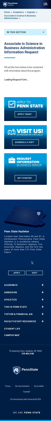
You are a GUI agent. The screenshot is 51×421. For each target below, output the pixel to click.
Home (7, 12)
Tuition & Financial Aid (18, 314)
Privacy (8, 386)
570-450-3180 (28, 353)
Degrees (31, 12)
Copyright (26, 392)
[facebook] (12, 263)
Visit (34, 273)
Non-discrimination (22, 386)
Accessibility (39, 386)
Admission (10, 292)
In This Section (16, 32)
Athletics (10, 299)
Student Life (12, 329)
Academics (18, 12)
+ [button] (43, 285)
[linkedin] (26, 263)
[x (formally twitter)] (32, 263)
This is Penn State (15, 307)
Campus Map (11, 335)
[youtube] (38, 263)
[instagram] (19, 263)
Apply (16, 273)
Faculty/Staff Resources (20, 321)
